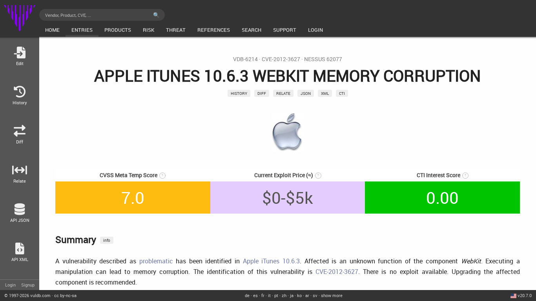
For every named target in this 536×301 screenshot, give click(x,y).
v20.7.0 (525, 295)
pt (276, 295)
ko (299, 295)
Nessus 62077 (323, 59)
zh (284, 295)
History (239, 93)
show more (332, 295)
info (106, 240)
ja (292, 295)
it (269, 295)
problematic (156, 261)
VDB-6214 (245, 59)
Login (10, 285)
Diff (261, 93)
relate (283, 93)
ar (307, 295)
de (247, 295)
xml (325, 93)
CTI (342, 93)
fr (262, 295)
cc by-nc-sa (65, 295)
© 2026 (27, 295)
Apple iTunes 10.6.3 (271, 261)
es (255, 295)
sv (315, 295)
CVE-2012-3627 (281, 59)
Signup (28, 285)
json (306, 93)
